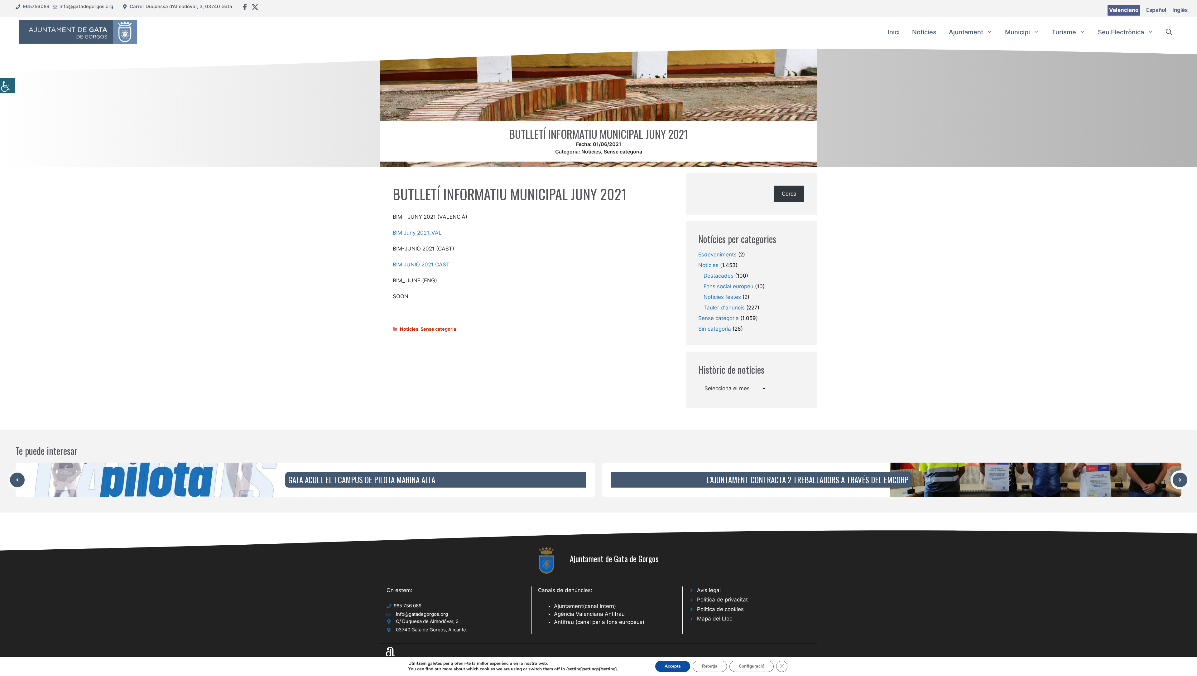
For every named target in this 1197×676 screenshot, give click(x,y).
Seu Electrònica (1121, 32)
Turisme (1064, 32)
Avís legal (709, 590)
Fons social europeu (728, 286)
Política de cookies (720, 609)
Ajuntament (966, 32)
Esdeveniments (717, 254)
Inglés (1180, 10)
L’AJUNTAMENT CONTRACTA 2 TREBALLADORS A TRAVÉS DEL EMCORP (807, 479)
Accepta (673, 666)
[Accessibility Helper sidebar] (7, 85)
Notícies (924, 32)
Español (1156, 10)
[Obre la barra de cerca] (1169, 32)
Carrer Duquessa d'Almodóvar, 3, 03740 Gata (181, 6)
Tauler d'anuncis (724, 307)
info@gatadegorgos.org (86, 6)
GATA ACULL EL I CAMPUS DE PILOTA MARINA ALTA (361, 479)
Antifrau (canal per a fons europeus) (599, 622)
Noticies (591, 151)
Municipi (1017, 32)
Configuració (751, 666)
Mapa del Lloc (714, 618)
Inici (894, 32)
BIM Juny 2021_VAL (417, 233)
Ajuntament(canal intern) (585, 606)
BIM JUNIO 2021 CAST (421, 264)
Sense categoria (623, 151)
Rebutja (710, 666)
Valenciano (1123, 10)
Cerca (789, 194)
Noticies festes (722, 297)
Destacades (718, 276)
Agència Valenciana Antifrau (589, 614)
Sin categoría (714, 329)
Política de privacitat (722, 599)
